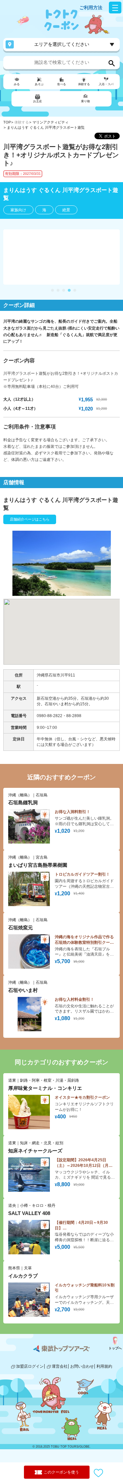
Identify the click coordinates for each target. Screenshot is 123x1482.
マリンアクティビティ (50, 122)
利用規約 (104, 1366)
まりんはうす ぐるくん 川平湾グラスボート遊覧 (46, 127)
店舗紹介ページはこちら (30, 519)
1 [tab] (52, 290)
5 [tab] (75, 290)
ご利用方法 (90, 7)
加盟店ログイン (30, 1366)
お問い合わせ (82, 1366)
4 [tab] (69, 290)
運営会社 (60, 1366)
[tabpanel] (61, 257)
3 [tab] (63, 290)
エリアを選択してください (61, 44)
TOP (7, 122)
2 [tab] (58, 290)
